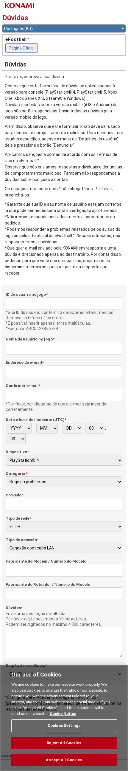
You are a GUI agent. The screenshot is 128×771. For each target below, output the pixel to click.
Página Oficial (22, 48)
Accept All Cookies (64, 760)
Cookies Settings (64, 725)
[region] (64, 718)
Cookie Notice (63, 713)
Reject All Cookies (64, 743)
